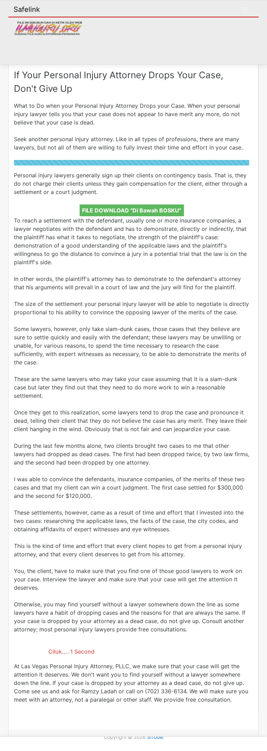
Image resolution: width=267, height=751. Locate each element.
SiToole (155, 737)
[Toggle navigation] (244, 10)
